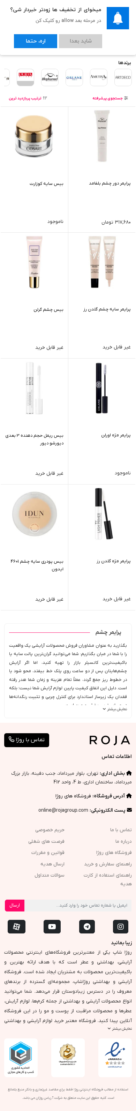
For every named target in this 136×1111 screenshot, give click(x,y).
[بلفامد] (49, 77)
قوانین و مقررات (48, 852)
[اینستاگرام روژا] (120, 926)
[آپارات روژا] (16, 926)
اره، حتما (28, 38)
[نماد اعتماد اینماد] (115, 1055)
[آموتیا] (98, 77)
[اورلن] (74, 77)
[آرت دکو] (123, 77)
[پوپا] (25, 75)
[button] (110, 98)
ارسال (14, 905)
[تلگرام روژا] (87, 926)
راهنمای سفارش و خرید (108, 864)
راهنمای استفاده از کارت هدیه (108, 879)
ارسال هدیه (52, 864)
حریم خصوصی (50, 830)
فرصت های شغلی (46, 841)
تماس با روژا (29, 739)
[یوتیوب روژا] (52, 926)
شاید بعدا (59, 38)
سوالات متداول (50, 875)
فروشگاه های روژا (73, 796)
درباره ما (123, 841)
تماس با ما (121, 830)
